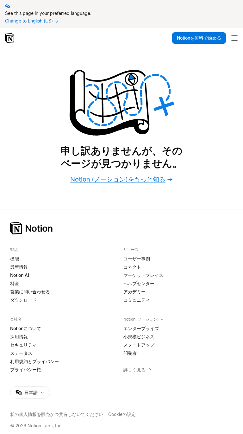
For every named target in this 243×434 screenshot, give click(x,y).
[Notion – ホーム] (121, 228)
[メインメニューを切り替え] (234, 38)
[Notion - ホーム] (10, 38)
